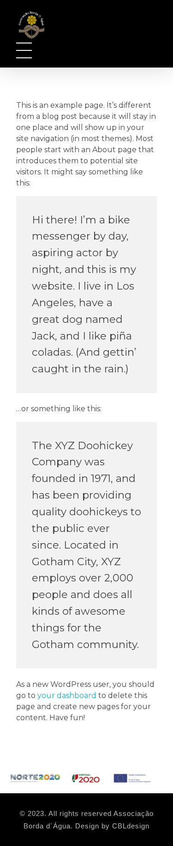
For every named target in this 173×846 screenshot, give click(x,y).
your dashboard (66, 695)
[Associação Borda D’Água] (42, 24)
